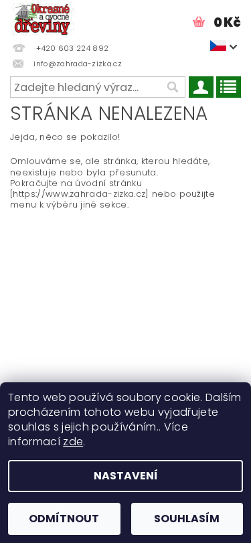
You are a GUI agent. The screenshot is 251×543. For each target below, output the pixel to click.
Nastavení (126, 475)
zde (73, 441)
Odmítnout (64, 518)
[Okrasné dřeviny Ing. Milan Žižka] (42, 17)
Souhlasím (187, 518)
